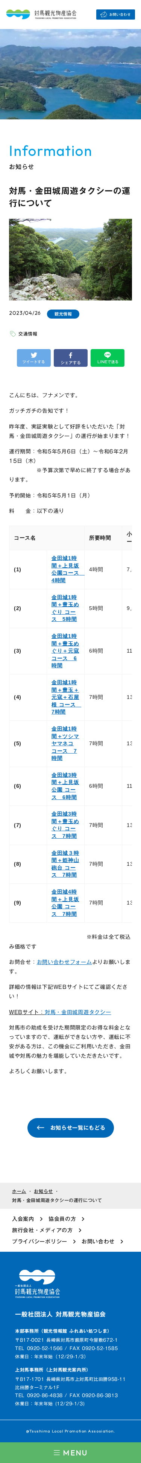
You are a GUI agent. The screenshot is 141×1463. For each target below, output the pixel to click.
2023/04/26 (25, 313)
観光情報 (63, 314)
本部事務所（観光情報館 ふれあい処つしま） (63, 1331)
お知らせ (43, 1191)
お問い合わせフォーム (64, 962)
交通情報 (27, 333)
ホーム (19, 1191)
